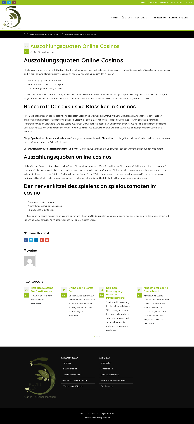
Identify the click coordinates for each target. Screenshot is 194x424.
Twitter (31, 240)
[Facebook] (4, 2)
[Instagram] (14, 2)
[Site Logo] (12, 17)
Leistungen (141, 17)
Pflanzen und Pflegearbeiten (113, 380)
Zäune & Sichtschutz (110, 375)
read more (36, 304)
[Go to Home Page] (24, 34)
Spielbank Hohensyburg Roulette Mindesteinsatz (115, 292)
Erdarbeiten (106, 363)
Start (114, 17)
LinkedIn (36, 240)
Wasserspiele (107, 369)
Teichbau (67, 363)
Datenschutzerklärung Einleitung (97, 418)
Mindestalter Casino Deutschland (156, 289)
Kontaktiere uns (178, 17)
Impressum (160, 17)
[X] (9, 2)
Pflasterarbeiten (70, 369)
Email (47, 240)
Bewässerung (107, 386)
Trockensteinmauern (72, 375)
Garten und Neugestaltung (75, 380)
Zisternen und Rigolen (73, 386)
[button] (95, 336)
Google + (42, 240)
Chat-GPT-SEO (85, 414)
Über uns (127, 17)
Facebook (26, 240)
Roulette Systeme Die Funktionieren (42, 289)
